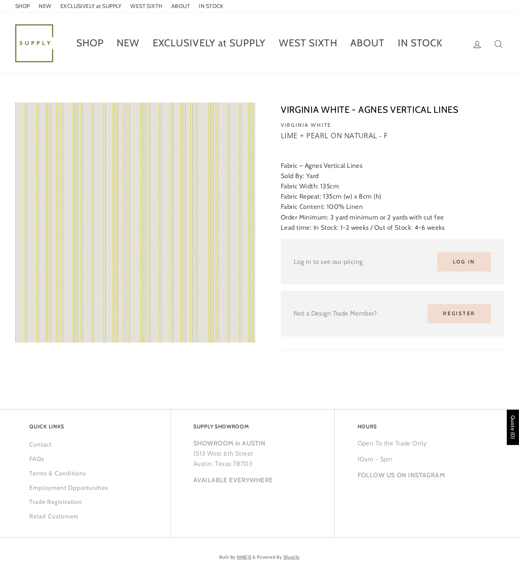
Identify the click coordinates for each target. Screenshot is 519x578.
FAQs (36, 459)
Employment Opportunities (68, 487)
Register (459, 313)
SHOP (22, 6)
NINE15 (244, 557)
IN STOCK (211, 6)
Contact (40, 444)
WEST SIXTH (146, 6)
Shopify (291, 557)
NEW (45, 6)
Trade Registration (55, 501)
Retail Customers (54, 516)
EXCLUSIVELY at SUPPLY (91, 6)
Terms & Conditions (57, 473)
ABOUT (180, 6)
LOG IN (464, 262)
